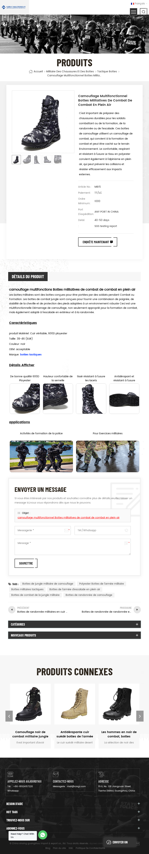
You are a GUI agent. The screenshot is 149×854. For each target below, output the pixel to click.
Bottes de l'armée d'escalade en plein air (74, 589)
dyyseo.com (96, 843)
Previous (9, 716)
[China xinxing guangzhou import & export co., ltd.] (13, 7)
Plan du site (59, 848)
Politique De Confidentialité (90, 848)
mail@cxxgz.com (76, 786)
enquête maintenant (96, 242)
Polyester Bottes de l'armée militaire (101, 584)
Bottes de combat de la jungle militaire (35, 595)
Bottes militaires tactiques (27, 589)
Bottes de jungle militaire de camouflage (47, 584)
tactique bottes (107, 71)
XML (71, 848)
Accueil (38, 72)
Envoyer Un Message (120, 843)
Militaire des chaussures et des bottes (70, 71)
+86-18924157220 (23, 786)
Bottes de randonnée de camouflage (89, 595)
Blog (47, 848)
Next (140, 716)
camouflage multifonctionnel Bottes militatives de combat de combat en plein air (69, 518)
